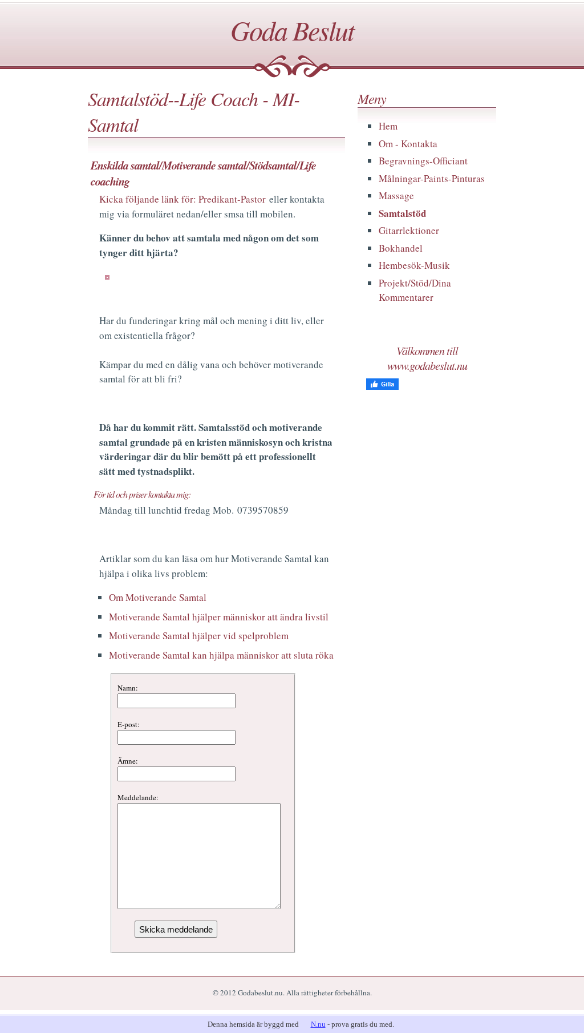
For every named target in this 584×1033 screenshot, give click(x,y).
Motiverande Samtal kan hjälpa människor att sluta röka (221, 654)
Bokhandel (401, 248)
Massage (396, 195)
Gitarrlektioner (409, 230)
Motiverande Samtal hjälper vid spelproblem (199, 635)
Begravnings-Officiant (423, 160)
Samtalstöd (402, 213)
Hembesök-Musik (414, 265)
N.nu (318, 1024)
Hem (388, 125)
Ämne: (127, 761)
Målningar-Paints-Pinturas (432, 178)
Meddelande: (138, 797)
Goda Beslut (292, 29)
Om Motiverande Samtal (157, 597)
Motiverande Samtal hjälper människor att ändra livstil (218, 616)
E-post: (128, 724)
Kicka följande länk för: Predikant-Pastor (182, 198)
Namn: (127, 688)
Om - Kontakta (408, 143)
